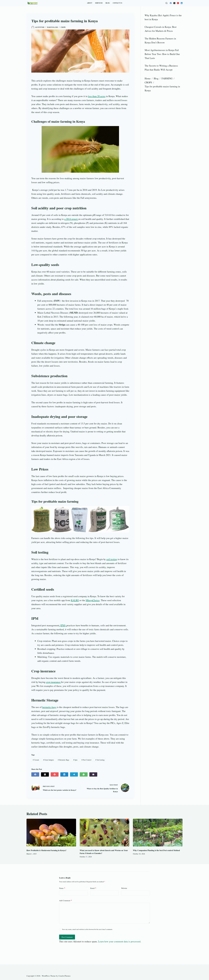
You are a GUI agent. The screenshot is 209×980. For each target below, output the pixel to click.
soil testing (111, 559)
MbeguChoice (93, 600)
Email (93, 888)
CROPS (63, 27)
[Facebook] (171, 3)
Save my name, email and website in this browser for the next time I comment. (87, 929)
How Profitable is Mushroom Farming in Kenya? (46, 850)
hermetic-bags (49, 707)
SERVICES (99, 3)
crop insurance (53, 682)
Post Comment (67, 937)
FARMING (167, 78)
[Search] (166, 3)
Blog (156, 78)
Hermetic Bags (63, 760)
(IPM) (62, 625)
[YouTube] (178, 3)
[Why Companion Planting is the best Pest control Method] (158, 833)
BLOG (108, 3)
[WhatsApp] (84, 774)
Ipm (75, 760)
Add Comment (65, 900)
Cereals (36, 760)
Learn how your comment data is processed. (119, 941)
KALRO (75, 600)
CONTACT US (117, 3)
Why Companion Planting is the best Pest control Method (156, 850)
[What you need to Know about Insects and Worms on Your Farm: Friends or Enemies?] (104, 833)
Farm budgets (48, 760)
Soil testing (99, 760)
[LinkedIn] (182, 3)
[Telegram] (74, 774)
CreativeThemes (64, 976)
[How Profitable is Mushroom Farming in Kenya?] (51, 833)
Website (124, 888)
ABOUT (89, 3)
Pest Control (86, 760)
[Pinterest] (55, 774)
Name (62, 888)
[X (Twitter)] (174, 3)
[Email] (93, 774)
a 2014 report (71, 219)
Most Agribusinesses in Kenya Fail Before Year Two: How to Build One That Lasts (162, 54)
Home (148, 78)
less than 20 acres (96, 96)
